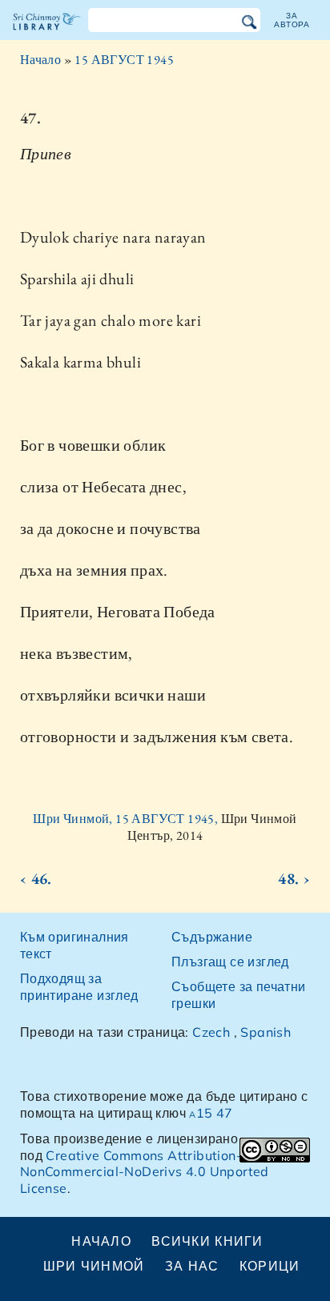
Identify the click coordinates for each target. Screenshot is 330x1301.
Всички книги (207, 1241)
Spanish (265, 1032)
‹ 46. (36, 878)
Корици (269, 1266)
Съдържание (211, 937)
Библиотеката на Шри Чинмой (47, 35)
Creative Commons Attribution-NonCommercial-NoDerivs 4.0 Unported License (144, 1172)
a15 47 (210, 1113)
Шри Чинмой (94, 1266)
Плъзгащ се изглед (230, 962)
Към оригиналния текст (74, 945)
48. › (294, 878)
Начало (40, 59)
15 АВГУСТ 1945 (124, 59)
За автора (292, 19)
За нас (192, 1266)
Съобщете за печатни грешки (238, 994)
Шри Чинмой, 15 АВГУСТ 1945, (126, 818)
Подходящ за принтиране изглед (79, 986)
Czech (211, 1032)
